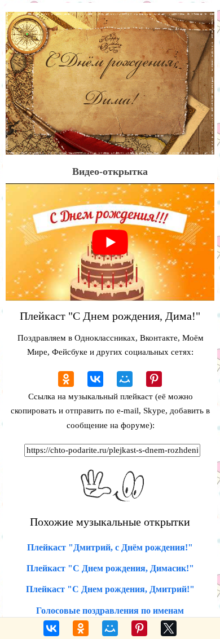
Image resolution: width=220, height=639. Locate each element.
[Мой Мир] (124, 379)
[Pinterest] (154, 379)
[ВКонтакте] (95, 379)
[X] (168, 628)
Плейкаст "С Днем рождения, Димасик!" (110, 568)
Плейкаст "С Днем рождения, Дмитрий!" (110, 589)
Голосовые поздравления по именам (110, 610)
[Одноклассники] (66, 379)
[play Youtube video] (110, 242)
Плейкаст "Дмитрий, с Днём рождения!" (110, 547)
